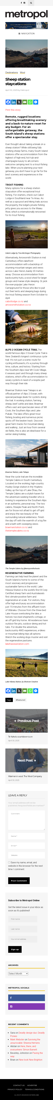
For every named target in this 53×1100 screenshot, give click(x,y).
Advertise (32, 1085)
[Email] (24, 102)
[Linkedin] (13, 102)
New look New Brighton (30, 1059)
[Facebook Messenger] (35, 102)
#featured (20, 700)
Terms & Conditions (34, 1089)
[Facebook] (8, 102)
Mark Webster (17, 1039)
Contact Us (18, 1085)
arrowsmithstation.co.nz (18, 304)
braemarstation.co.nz (16, 527)
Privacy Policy (15, 1089)
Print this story (12, 109)
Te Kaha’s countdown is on (20, 736)
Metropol (24, 90)
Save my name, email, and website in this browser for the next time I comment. (25, 866)
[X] (19, 102)
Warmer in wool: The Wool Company (25, 776)
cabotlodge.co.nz (14, 301)
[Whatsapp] (30, 102)
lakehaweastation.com (17, 643)
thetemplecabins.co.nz (17, 530)
